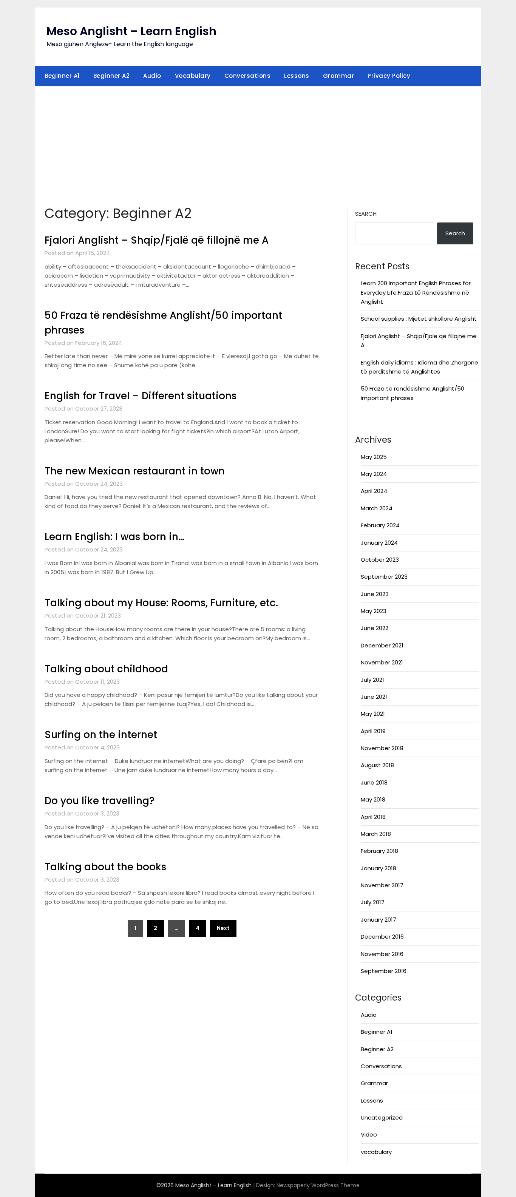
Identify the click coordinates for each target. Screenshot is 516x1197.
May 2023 (373, 611)
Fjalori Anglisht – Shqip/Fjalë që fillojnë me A (157, 240)
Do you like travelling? (99, 801)
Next (223, 928)
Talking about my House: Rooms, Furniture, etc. (161, 603)
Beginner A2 (111, 76)
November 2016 (382, 954)
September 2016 (383, 971)
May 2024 (374, 474)
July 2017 (373, 902)
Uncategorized (382, 1117)
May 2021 (373, 714)
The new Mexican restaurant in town (135, 471)
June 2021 (374, 697)
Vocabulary (193, 76)
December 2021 (382, 645)
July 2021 (372, 680)
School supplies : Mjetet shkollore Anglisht (419, 319)
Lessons (296, 76)
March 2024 (376, 508)
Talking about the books (105, 867)
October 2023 (380, 560)
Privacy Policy (389, 76)
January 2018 (378, 868)
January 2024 (379, 543)
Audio (152, 76)
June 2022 (374, 628)
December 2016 (382, 937)
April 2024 (374, 491)
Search (366, 214)
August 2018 (377, 765)
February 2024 (380, 525)
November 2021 (382, 662)
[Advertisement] (258, 143)
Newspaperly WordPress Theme (318, 1185)
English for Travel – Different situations (140, 396)
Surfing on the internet (101, 734)
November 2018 (382, 748)
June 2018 (374, 782)
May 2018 (373, 799)
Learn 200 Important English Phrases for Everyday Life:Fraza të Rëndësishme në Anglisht (416, 292)
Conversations (247, 76)
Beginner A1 (62, 76)
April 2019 (373, 731)
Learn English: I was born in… (114, 537)
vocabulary (376, 1152)
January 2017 (378, 920)
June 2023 (375, 594)
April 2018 (373, 817)
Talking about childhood (106, 669)
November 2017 (382, 885)
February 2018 (379, 851)
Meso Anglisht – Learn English (131, 31)
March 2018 (376, 834)
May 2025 (374, 457)
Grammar (338, 76)
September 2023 (384, 577)
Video (369, 1134)
